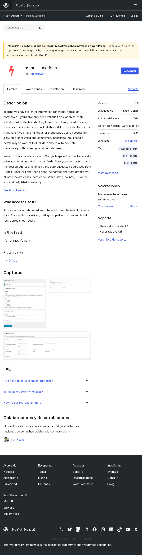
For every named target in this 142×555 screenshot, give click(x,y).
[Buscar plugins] (40, 27)
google (133, 155)
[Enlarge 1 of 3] (41, 283)
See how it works (14, 190)
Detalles (12, 89)
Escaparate (45, 465)
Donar (113, 478)
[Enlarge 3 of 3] (86, 336)
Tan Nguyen (36, 73)
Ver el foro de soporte (112, 239)
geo (125, 155)
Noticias (8, 471)
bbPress (10, 507)
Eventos (112, 471)
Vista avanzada (108, 173)
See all (134, 206)
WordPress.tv (83, 484)
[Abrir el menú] (136, 5)
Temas (42, 471)
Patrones (44, 484)
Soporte (133, 89)
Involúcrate (114, 465)
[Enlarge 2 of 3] (86, 283)
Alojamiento (10, 478)
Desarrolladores (83, 478)
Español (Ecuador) (23, 529)
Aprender (78, 465)
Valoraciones (33, 89)
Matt (8, 501)
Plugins (42, 478)
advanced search (128, 149)
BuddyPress (12, 513)
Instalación (57, 89)
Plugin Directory (12, 15)
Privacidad (10, 484)
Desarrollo (78, 89)
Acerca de (9, 465)
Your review (105, 206)
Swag (112, 484)
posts (134, 163)
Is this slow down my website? (23, 391)
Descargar (129, 70)
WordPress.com (15, 495)
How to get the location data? (22, 402)
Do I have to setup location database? (28, 380)
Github (13, 260)
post (126, 163)
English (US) (132, 140)
